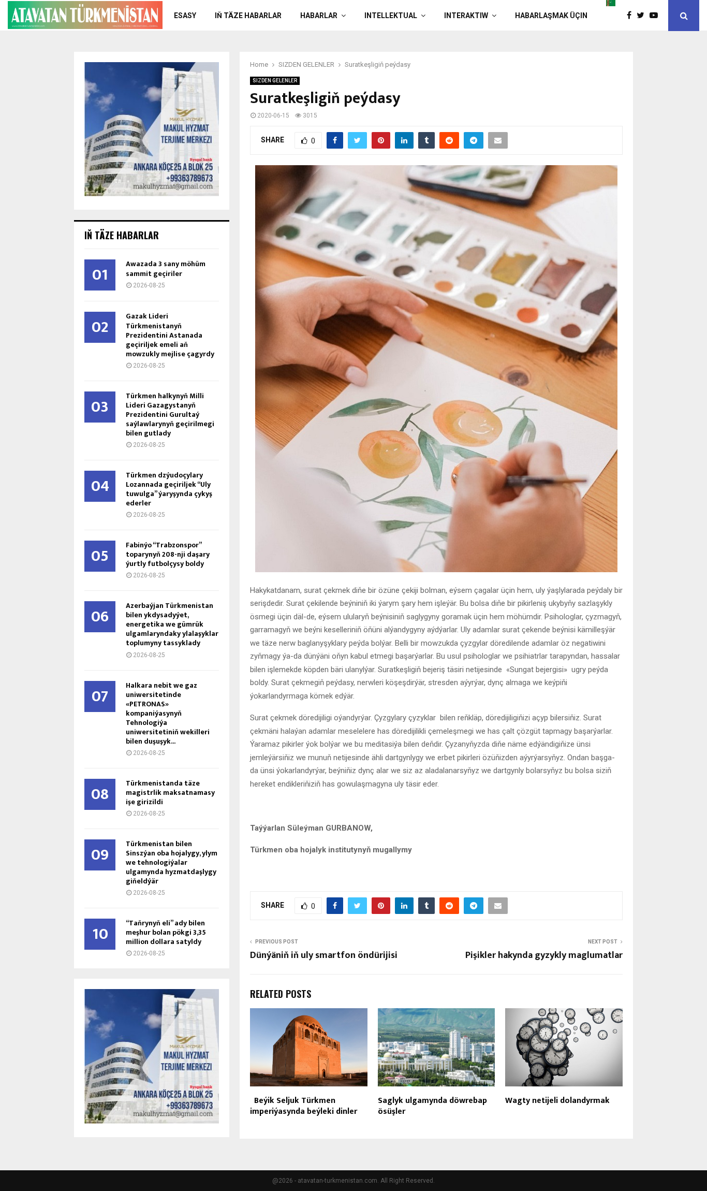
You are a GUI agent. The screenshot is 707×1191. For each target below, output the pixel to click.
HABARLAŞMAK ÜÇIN (551, 15)
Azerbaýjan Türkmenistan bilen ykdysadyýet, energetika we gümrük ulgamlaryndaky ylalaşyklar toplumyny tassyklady (172, 624)
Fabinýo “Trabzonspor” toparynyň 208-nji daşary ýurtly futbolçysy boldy (168, 554)
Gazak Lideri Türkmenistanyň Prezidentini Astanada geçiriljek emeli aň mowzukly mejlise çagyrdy (170, 334)
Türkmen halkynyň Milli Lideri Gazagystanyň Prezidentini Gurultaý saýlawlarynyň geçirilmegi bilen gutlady (170, 414)
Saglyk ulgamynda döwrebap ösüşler (432, 1106)
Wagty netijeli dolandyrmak (557, 1101)
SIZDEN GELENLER (275, 80)
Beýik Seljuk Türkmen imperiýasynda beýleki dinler (303, 1106)
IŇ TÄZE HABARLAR (248, 15)
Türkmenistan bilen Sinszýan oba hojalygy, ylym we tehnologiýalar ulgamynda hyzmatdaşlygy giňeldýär (171, 862)
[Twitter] (643, 15)
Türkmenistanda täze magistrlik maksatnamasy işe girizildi (170, 792)
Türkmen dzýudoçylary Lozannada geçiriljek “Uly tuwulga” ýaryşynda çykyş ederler (169, 489)
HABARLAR (318, 15)
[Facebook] (632, 15)
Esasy (185, 15)
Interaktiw (466, 15)
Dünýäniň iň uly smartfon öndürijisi (323, 955)
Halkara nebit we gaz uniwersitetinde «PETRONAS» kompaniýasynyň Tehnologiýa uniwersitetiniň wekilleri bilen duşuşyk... (168, 713)
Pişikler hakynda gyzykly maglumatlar (544, 955)
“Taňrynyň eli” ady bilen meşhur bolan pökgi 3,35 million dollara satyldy (166, 932)
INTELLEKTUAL (390, 15)
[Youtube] (656, 15)
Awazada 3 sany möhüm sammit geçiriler (165, 268)
